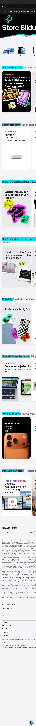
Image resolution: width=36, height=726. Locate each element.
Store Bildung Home (6, 2)
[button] (20, 255)
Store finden (8, 533)
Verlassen (16, 2)
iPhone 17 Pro (12, 423)
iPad (21, 56)
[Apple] (2, 604)
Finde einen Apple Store (24, 639)
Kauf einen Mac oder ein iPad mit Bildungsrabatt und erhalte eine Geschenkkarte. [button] (19, 82)
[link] (31, 721)
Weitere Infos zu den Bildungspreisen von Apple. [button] (16, 194)
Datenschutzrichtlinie (7, 647)
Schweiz (4, 642)
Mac (8, 56)
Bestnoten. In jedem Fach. (19, 366)
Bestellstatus (19, 533)
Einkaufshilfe (30, 533)
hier (27, 554)
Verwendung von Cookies (20, 647)
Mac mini (10, 134)
